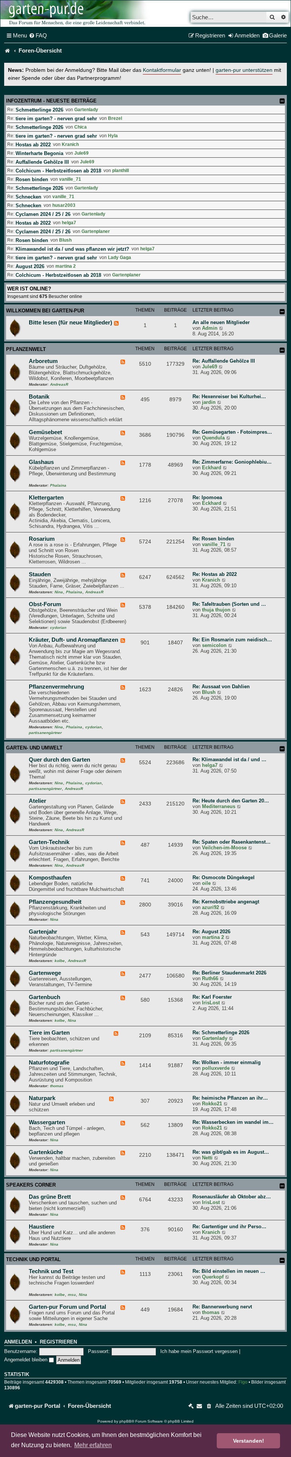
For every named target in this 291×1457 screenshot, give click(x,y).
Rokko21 (212, 1103)
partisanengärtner (45, 733)
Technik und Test (51, 1271)
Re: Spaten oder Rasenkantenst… (231, 842)
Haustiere (41, 1227)
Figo (242, 1382)
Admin (209, 328)
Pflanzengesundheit (55, 902)
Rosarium (42, 539)
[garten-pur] (76, 13)
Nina (59, 592)
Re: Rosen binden (213, 539)
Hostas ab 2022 (33, 144)
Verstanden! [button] (248, 1441)
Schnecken (28, 197)
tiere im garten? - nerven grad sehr (56, 118)
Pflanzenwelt (26, 349)
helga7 (69, 222)
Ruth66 (210, 978)
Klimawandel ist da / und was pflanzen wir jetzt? (72, 249)
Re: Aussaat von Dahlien (221, 686)
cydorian (58, 627)
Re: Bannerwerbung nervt (222, 1307)
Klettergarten (46, 498)
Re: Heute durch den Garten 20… (230, 801)
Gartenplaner (95, 231)
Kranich (70, 144)
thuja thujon (216, 610)
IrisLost (211, 1002)
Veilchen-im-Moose (224, 847)
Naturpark (42, 1098)
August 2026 (30, 266)
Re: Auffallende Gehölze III (223, 361)
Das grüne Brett (50, 1197)
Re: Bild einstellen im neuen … (228, 1271)
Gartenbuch (44, 997)
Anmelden (18, 1342)
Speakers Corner (31, 1185)
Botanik (39, 397)
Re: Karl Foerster (212, 997)
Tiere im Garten (49, 1033)
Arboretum (43, 361)
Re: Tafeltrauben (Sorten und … (229, 604)
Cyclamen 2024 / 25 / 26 (43, 214)
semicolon (214, 645)
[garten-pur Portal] (7, 50)
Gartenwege (45, 973)
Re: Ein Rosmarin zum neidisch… (232, 639)
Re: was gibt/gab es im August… (230, 1152)
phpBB (125, 1421)
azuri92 (210, 907)
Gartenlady (86, 109)
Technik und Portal (33, 1259)
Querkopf (213, 1277)
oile (206, 883)
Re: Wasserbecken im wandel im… (233, 1122)
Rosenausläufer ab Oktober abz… (231, 1196)
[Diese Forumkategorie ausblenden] (282, 312)
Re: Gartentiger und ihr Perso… (229, 1226)
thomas (57, 1086)
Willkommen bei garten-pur (45, 310)
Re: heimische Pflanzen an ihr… (230, 1098)
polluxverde (216, 1068)
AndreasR (59, 384)
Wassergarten (47, 1122)
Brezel (115, 118)
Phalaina (58, 485)
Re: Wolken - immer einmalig (226, 1062)
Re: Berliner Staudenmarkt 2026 (229, 973)
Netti (207, 1158)
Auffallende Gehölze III (42, 162)
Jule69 (81, 153)
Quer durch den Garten (59, 760)
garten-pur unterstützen (244, 70)
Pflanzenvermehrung (56, 687)
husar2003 (63, 205)
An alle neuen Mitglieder (221, 322)
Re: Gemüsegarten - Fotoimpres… (232, 432)
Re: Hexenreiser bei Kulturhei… (229, 396)
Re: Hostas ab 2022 (214, 574)
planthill (120, 170)
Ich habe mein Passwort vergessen (199, 1351)
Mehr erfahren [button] (93, 1445)
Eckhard (211, 467)
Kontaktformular (162, 70)
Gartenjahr (43, 932)
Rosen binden (32, 179)
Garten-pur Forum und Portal (67, 1307)
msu (72, 1295)
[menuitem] (38, 35)
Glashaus (41, 462)
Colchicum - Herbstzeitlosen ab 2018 (58, 171)
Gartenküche (46, 1152)
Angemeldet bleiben (26, 1359)
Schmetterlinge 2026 (39, 110)
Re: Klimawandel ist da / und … (229, 759)
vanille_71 (70, 179)
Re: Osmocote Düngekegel (223, 877)
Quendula (213, 438)
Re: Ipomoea (207, 497)
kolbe (60, 961)
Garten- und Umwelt (34, 748)
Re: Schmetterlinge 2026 (220, 1032)
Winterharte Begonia (39, 153)
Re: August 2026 (211, 931)
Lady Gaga (119, 257)
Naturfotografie (49, 1063)
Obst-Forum (45, 604)
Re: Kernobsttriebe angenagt (225, 902)
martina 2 (65, 266)
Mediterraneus (218, 806)
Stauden (40, 574)
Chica (80, 127)
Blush (65, 240)
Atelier (37, 801)
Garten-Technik (49, 842)
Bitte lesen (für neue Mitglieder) (70, 323)
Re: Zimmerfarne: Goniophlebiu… (232, 462)
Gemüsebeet (45, 432)
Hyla (113, 135)
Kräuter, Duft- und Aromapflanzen (73, 640)
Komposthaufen (50, 878)
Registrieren (58, 1342)
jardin (209, 402)
